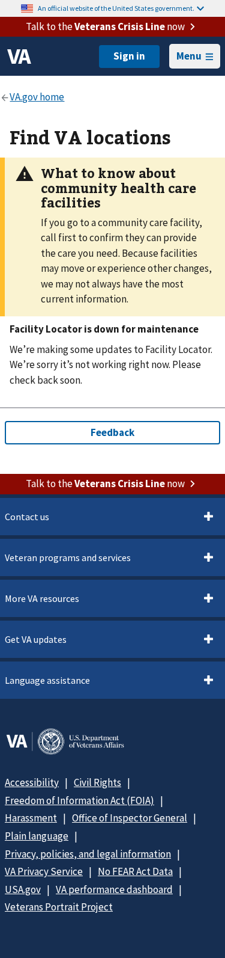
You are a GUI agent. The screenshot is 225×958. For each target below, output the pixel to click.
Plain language (36, 836)
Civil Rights (97, 782)
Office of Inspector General (129, 817)
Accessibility (32, 782)
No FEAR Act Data (135, 871)
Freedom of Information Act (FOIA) (79, 800)
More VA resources (42, 598)
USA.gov (23, 889)
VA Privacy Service (44, 871)
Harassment (31, 817)
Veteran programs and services (68, 557)
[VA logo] (19, 56)
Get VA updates (36, 639)
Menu (189, 56)
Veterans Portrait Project (59, 906)
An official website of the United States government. (116, 8)
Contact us (27, 517)
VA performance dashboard (114, 889)
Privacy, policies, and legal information (88, 854)
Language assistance (47, 680)
